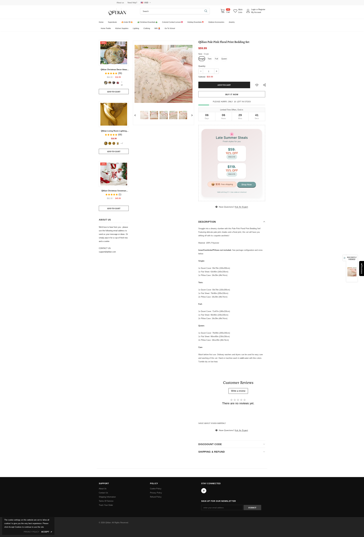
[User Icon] (248, 11)
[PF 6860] (109, 143)
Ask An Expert (241, 207)
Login (253, 9)
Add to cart (113, 91)
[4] (117, 82)
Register (261, 9)
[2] (109, 82)
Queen (224, 59)
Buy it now (231, 94)
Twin (209, 59)
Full (216, 59)
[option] (164, 74)
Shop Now (246, 184)
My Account (256, 12)
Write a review (238, 391)
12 (122, 82)
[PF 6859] (113, 143)
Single (202, 59)
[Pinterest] (203, 490)
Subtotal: (202, 77)
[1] (105, 82)
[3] (113, 82)
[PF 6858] (105, 143)
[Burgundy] (117, 143)
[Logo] (117, 12)
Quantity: (202, 66)
